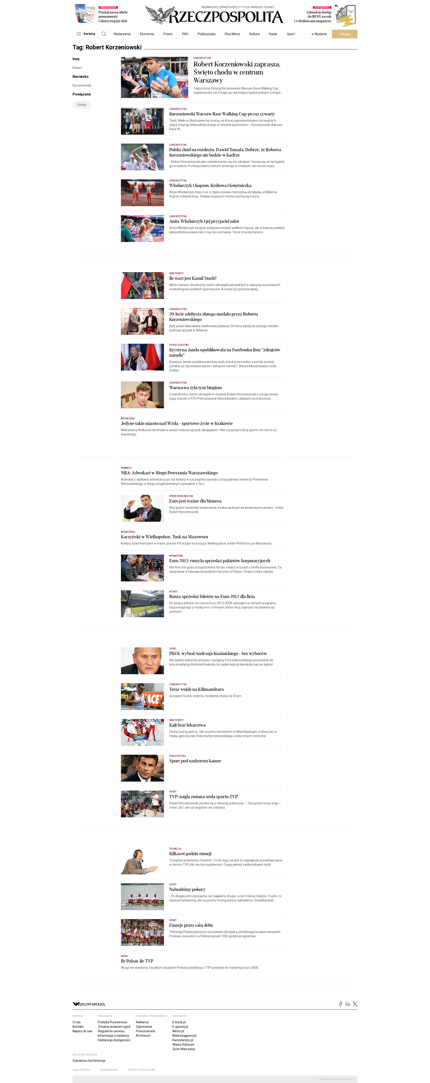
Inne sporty (176, 273)
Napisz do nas (82, 1031)
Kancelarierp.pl (182, 1040)
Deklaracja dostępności (114, 1040)
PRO (185, 34)
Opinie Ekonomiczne (181, 496)
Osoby (81, 104)
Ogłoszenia (144, 1026)
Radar (273, 34)
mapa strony (81, 1069)
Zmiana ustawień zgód (114, 1026)
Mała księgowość (184, 1035)
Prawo (168, 34)
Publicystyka (206, 34)
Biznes (173, 591)
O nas (77, 1022)
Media (124, 956)
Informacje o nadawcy (113, 1035)
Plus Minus (232, 34)
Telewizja (175, 849)
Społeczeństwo (179, 345)
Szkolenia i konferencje (89, 1060)
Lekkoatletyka (202, 58)
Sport (291, 34)
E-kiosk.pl (179, 1022)
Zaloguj (345, 34)
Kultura (254, 34)
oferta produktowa (141, 1069)
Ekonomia (147, 34)
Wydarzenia (122, 34)
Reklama (142, 1022)
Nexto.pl (178, 1031)
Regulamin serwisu (111, 1031)
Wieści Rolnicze (183, 1044)
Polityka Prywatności (112, 1022)
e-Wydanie (319, 34)
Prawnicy (126, 468)
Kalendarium (109, 1069)
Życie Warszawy (183, 1049)
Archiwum (143, 1035)
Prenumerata (145, 1031)
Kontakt (78, 1026)
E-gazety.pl (180, 1026)
